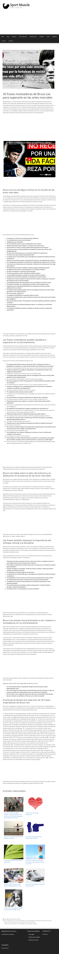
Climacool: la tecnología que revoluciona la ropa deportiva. (35, 885)
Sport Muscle (20, 5)
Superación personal (46, 920)
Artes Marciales (23, 36)
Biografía (54, 36)
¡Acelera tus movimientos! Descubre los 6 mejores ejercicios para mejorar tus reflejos (35, 862)
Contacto (3, 41)
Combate (41, 36)
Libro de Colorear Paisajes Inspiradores (32, 813)
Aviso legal (31, 934)
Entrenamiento (21, 920)
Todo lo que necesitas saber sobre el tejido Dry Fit (13, 861)
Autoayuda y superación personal (12, 919)
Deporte (14, 36)
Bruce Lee (14, 920)
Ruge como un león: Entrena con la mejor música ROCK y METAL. (20, 922)
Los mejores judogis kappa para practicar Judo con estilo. (33, 837)
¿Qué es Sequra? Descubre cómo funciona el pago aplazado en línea (12, 885)
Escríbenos (45, 934)
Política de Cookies (33, 940)
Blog (8, 36)
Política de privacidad (34, 937)
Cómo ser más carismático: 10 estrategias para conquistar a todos (20, 923)
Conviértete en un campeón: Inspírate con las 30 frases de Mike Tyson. (13, 908)
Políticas (11, 41)
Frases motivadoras (30, 920)
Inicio (2, 36)
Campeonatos (33, 36)
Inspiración (38, 920)
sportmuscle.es (5, 948)
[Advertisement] (29, 23)
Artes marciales (8, 920)
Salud (48, 36)
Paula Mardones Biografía (7, 934)
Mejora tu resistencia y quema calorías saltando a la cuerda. (13, 837)
